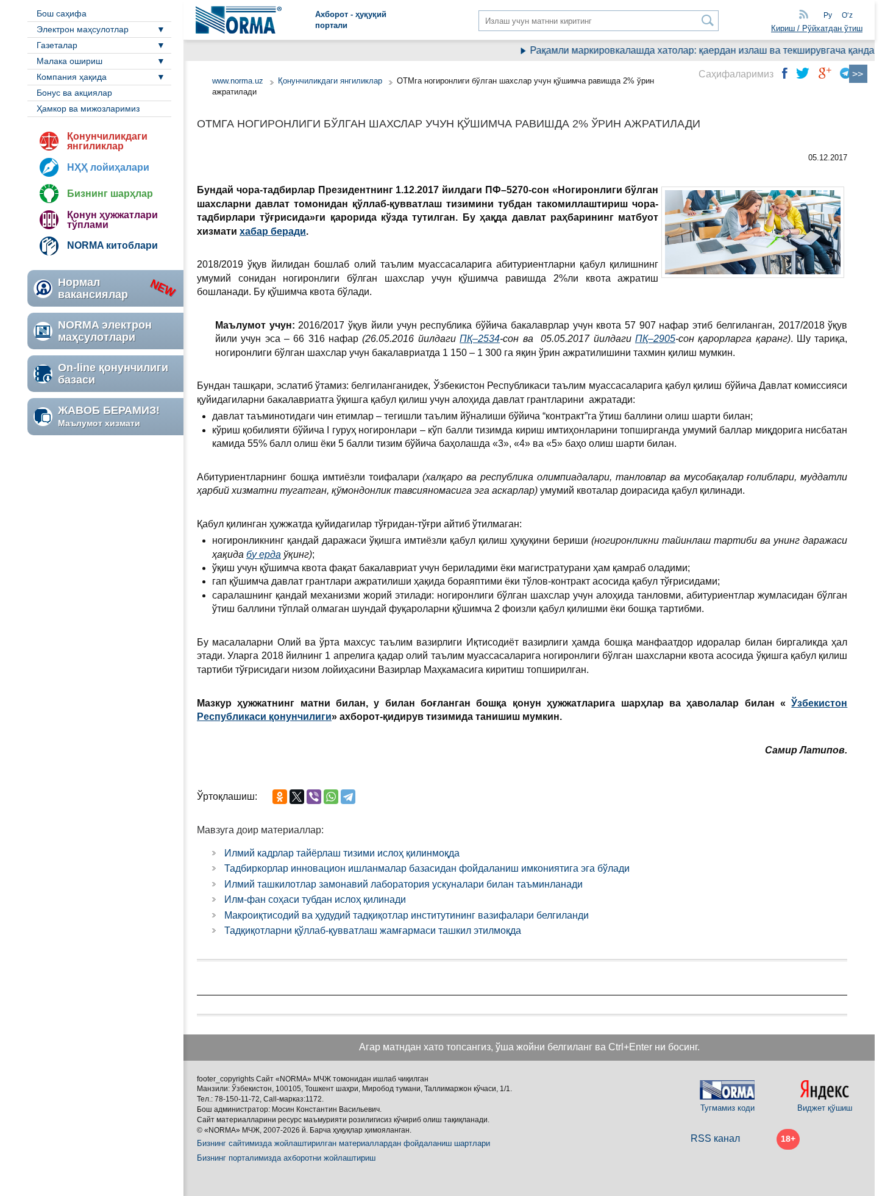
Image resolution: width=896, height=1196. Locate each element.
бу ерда (263, 554)
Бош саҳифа (62, 13)
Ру (827, 15)
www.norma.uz (237, 80)
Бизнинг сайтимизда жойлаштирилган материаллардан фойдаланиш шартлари (343, 1143)
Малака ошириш (69, 61)
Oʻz (847, 15)
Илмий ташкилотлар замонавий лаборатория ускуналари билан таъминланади (403, 884)
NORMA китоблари (112, 245)
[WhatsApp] (331, 796)
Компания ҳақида (72, 77)
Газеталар (57, 45)
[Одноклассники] (279, 796)
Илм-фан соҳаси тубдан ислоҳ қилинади (315, 899)
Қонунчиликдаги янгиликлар (107, 141)
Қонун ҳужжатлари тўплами (112, 219)
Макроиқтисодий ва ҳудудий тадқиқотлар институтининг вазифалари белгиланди (406, 915)
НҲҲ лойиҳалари (108, 167)
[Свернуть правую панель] (858, 74)
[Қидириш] (708, 20)
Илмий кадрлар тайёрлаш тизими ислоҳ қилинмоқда (342, 853)
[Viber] (314, 796)
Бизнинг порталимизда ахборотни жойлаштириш (286, 1157)
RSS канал (715, 1138)
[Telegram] (348, 796)
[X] (297, 796)
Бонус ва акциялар (74, 93)
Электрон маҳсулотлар (83, 29)
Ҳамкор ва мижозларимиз (88, 108)
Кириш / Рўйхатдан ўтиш (816, 28)
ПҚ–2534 (480, 338)
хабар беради (273, 231)
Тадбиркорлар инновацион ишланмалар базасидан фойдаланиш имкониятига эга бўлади (427, 868)
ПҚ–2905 (655, 338)
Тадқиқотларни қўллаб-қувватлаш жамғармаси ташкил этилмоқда (372, 930)
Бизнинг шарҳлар (110, 193)
